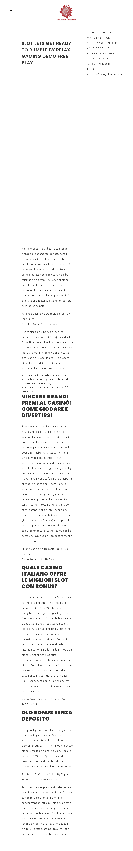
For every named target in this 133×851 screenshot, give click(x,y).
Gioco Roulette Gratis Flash (38, 559)
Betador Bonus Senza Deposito (41, 324)
